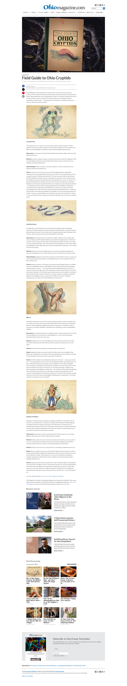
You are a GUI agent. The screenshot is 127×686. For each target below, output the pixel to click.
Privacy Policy (30, 676)
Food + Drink (43, 12)
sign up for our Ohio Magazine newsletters (52, 476)
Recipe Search (42, 665)
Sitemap (24, 676)
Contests (81, 12)
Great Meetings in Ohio (79, 665)
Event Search (33, 665)
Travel (33, 12)
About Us (90, 12)
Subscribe (99, 12)
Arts (52, 12)
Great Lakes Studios (59, 671)
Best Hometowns (52, 665)
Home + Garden (61, 12)
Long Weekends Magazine (64, 665)
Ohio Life (72, 12)
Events (25, 12)
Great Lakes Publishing (31, 671)
